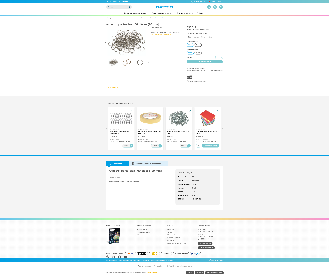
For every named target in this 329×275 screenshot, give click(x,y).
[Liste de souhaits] (209, 7)
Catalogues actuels (113, 226)
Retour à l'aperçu (113, 87)
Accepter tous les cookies (214, 272)
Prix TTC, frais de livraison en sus (197, 33)
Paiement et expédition (217, 70)
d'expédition (172, 266)
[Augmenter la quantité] (222, 57)
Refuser (190, 272)
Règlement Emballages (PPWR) (176, 243)
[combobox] (117, 7)
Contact (169, 232)
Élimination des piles (173, 238)
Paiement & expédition (143, 232)
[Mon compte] (215, 7)
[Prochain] (147, 42)
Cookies (170, 260)
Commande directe (199, 1)
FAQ (138, 235)
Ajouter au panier (204, 61)
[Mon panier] (221, 7)
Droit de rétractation (143, 260)
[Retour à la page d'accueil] (164, 7)
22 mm (199, 53)
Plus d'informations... (152, 272)
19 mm (190, 53)
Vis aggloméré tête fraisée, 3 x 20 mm (178, 132)
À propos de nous (142, 229)
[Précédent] (106, 42)
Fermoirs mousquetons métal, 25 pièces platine (120, 132)
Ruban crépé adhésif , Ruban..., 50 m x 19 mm (149, 132)
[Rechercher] (129, 7)
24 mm (199, 45)
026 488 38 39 (123, 1)
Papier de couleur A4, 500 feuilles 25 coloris (207, 132)
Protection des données (125, 260)
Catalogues (170, 240)
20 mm (190, 45)
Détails (126, 146)
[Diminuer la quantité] (216, 57)
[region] (127, 46)
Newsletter (170, 229)
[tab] (117, 163)
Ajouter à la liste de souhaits (197, 81)
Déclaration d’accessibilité (159, 260)
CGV (134, 260)
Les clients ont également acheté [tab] (120, 103)
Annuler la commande (206, 247)
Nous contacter (206, 243)
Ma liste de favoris (173, 235)
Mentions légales (111, 260)
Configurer (199, 272)
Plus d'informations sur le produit (161, 34)
